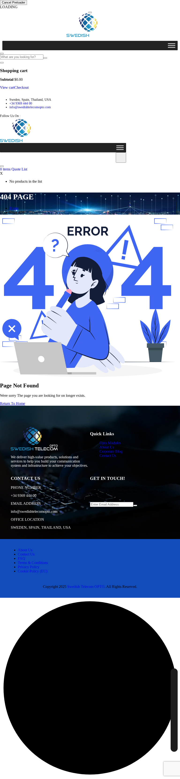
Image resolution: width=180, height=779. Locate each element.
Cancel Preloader (13, 2)
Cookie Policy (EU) (32, 571)
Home (14, 208)
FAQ (21, 558)
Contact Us (107, 456)
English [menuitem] (164, 676)
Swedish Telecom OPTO (86, 587)
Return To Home (12, 403)
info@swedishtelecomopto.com (30, 107)
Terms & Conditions (33, 563)
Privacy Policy (28, 567)
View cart (7, 87)
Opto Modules (110, 443)
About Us (106, 447)
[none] (174, 710)
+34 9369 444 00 (20, 103)
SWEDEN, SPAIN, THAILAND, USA (41, 527)
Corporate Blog (110, 451)
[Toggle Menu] (171, 45)
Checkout (21, 87)
